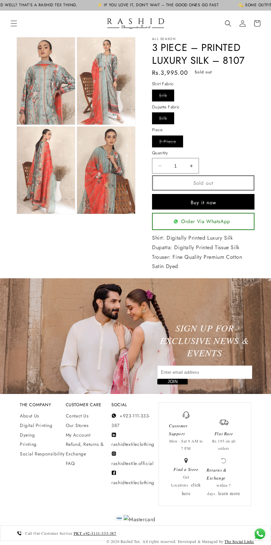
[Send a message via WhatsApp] (260, 534)
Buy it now (203, 202)
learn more (229, 493)
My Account (78, 435)
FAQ (70, 463)
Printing (28, 444)
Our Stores (77, 425)
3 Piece (171, 142)
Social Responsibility (42, 453)
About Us (29, 415)
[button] (14, 23)
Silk (166, 96)
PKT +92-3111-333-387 (95, 533)
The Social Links (239, 541)
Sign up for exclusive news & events (204, 340)
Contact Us (77, 415)
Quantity (160, 153)
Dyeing (27, 435)
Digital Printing (36, 425)
